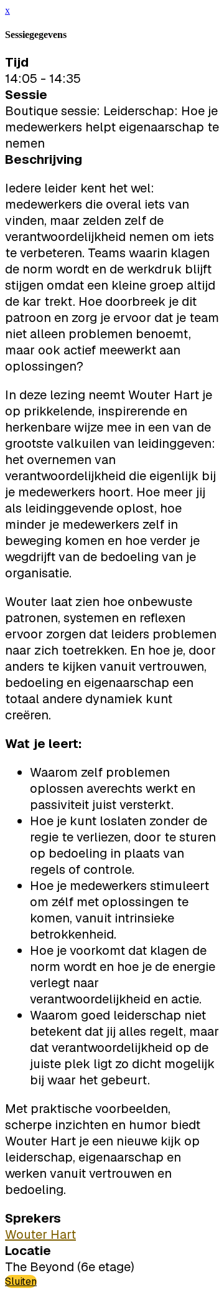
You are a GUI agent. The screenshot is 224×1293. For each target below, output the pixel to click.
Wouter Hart (40, 1234)
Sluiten (21, 1281)
